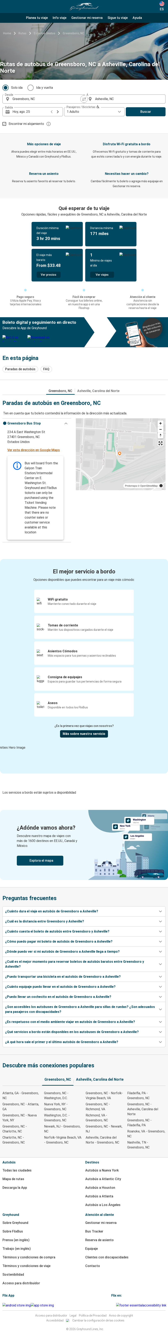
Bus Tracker (94, 1231)
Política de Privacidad (93, 1315)
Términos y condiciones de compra (28, 1257)
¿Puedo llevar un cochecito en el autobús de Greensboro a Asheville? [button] (58, 997)
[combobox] (46, 99)
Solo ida (17, 88)
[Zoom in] (160, 423)
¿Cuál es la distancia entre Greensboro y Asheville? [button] (44, 921)
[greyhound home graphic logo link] (84, 7)
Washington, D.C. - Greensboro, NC (57, 1117)
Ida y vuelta (44, 88)
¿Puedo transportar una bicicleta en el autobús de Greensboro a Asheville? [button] (63, 977)
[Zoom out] (160, 429)
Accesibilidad (55, 1320)
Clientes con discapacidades (106, 1257)
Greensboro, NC (73, 33)
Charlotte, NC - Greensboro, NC (13, 1140)
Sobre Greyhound (15, 1223)
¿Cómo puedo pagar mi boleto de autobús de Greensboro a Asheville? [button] (58, 941)
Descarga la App (14, 1188)
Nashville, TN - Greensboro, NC (138, 1144)
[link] (84, 845)
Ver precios (48, 274)
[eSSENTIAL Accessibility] (142, 1305)
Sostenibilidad (13, 1274)
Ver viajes (102, 274)
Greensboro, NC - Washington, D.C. (56, 1095)
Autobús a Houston (100, 1188)
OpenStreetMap (149, 485)
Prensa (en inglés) (16, 1240)
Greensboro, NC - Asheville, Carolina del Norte (142, 1109)
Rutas (22, 33)
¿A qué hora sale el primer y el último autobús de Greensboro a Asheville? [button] (61, 1042)
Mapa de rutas (13, 1179)
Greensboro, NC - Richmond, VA (98, 1106)
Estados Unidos (44, 33)
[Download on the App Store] (42, 1305)
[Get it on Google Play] (16, 1305)
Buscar (145, 112)
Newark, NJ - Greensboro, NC (62, 1128)
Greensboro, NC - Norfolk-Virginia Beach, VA (104, 1095)
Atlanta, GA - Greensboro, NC (20, 1095)
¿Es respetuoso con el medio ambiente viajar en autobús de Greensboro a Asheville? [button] (70, 1022)
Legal (73, 1315)
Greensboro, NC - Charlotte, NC (14, 1128)
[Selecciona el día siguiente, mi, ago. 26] (57, 111)
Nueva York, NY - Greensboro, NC (56, 1106)
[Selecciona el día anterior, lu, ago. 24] (51, 111)
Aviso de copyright (121, 1315)
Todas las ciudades (17, 1170)
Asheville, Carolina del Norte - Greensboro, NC (102, 1140)
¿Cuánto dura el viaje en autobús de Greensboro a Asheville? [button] (51, 911)
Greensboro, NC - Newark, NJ (104, 1128)
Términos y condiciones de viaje (26, 1266)
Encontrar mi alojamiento (26, 124)
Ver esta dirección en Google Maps (33, 450)
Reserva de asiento (99, 1240)
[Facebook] (111, 1305)
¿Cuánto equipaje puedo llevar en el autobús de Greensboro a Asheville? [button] (60, 987)
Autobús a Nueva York (102, 1170)
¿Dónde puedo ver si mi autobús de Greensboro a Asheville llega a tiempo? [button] (62, 952)
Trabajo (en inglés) (16, 1249)
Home (7, 33)
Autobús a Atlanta (99, 1196)
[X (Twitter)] (115, 1305)
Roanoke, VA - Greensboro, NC (146, 1133)
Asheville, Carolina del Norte (98, 391)
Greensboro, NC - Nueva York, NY (19, 1117)
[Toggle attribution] (161, 485)
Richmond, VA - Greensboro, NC (97, 1117)
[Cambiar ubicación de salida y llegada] (84, 99)
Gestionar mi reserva (101, 1223)
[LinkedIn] (114, 1305)
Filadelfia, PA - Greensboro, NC (138, 1095)
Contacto (92, 1266)
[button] (36, 423)
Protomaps (131, 485)
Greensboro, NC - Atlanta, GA (20, 1106)
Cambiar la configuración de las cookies (98, 1320)
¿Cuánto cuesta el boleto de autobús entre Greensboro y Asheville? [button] (57, 931)
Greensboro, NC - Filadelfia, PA (139, 1122)
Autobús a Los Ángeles (102, 1205)
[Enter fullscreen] (160, 443)
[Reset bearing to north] (160, 435)
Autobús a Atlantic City (103, 1179)
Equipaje (91, 1249)
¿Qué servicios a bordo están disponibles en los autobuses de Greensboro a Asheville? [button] (72, 1032)
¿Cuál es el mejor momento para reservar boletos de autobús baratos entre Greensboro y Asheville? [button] (74, 964)
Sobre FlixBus (12, 1231)
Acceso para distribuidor (21, 1283)
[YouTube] (113, 1305)
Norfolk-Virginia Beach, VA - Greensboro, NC (62, 1140)
